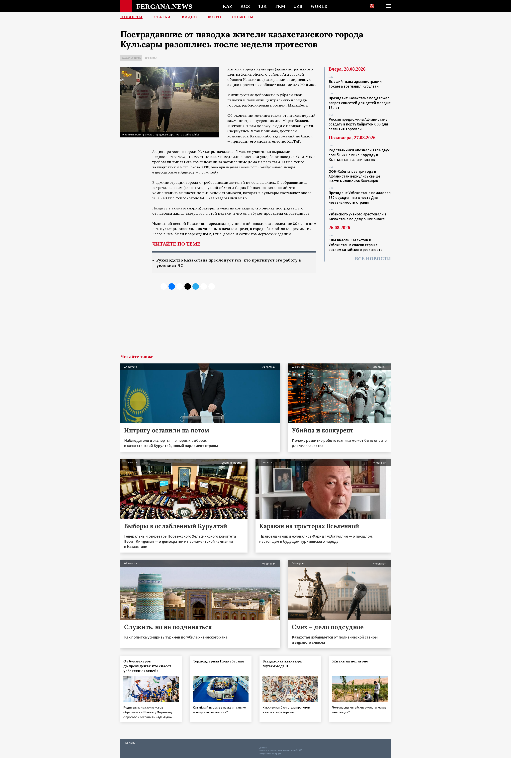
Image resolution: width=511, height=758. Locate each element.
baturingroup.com (286, 750)
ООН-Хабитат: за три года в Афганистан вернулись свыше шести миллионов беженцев (354, 176)
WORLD (319, 6)
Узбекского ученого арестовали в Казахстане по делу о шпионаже (357, 216)
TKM (280, 6)
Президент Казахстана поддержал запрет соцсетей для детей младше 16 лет (360, 103)
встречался (162, 187)
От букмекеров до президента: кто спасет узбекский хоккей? (147, 666)
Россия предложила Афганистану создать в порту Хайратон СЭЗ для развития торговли (358, 124)
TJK (262, 6)
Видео (189, 17)
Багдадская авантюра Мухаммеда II (282, 663)
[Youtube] (211, 286)
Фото (214, 17)
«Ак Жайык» (304, 84)
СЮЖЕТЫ (243, 17)
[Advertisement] (255, 324)
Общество (151, 57)
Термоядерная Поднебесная (218, 661)
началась (225, 151)
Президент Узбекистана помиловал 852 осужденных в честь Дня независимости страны (360, 197)
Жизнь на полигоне (350, 661)
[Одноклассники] (179, 286)
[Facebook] (203, 286)
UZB (297, 6)
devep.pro (276, 754)
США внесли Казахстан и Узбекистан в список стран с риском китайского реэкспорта (355, 245)
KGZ (245, 6)
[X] (163, 286)
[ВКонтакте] (171, 286)
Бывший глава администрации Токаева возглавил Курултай (355, 84)
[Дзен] (187, 286)
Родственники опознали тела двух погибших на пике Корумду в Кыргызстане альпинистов (359, 155)
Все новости (373, 258)
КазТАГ (293, 141)
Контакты (130, 742)
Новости (131, 17)
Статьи (162, 17)
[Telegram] (195, 286)
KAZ (227, 6)
